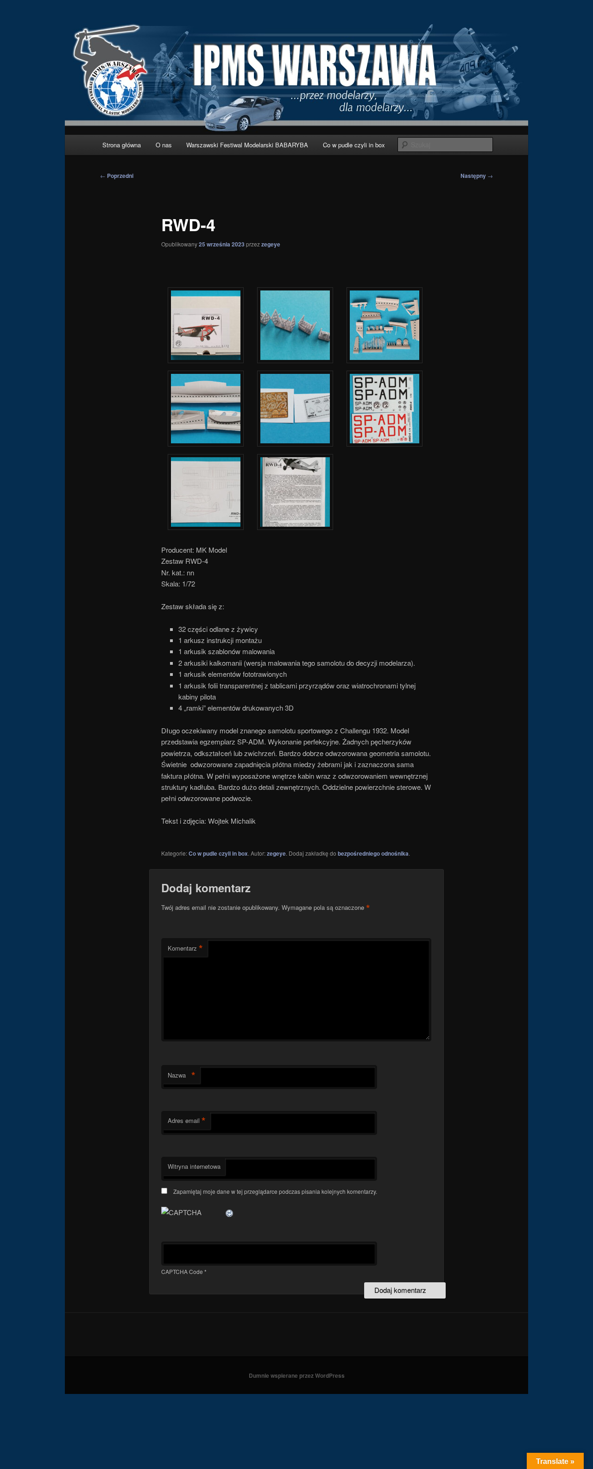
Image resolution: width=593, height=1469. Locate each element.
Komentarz (185, 948)
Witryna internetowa (194, 1166)
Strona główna (121, 144)
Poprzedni (116, 175)
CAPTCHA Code (182, 1271)
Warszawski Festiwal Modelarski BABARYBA (247, 144)
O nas (164, 144)
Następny (477, 175)
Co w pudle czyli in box (354, 144)
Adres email (187, 1120)
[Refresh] (230, 1212)
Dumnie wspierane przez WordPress (297, 1375)
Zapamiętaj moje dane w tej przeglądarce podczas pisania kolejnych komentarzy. (275, 1191)
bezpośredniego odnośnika (373, 853)
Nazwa (182, 1075)
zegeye (270, 244)
